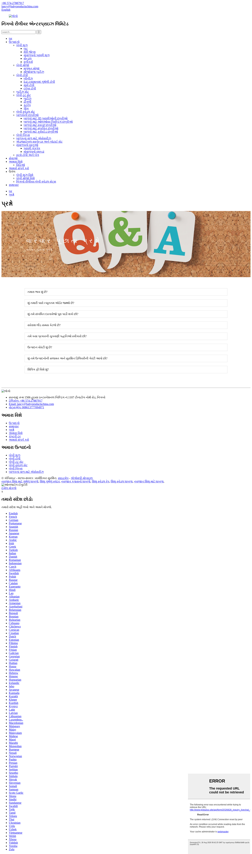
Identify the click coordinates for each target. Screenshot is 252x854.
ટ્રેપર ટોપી (30, 88)
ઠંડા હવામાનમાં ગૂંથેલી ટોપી (39, 81)
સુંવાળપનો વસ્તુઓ (27, 145)
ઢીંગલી (27, 101)
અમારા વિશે (16, 161)
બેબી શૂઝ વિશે (24, 174)
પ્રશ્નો (11, 194)
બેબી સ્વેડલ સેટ (25, 111)
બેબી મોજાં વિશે (25, 178)
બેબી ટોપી (22, 75)
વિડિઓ (20, 164)
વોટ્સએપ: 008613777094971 (26, 407)
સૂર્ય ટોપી (29, 85)
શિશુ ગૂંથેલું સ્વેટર (50, 481)
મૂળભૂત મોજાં (31, 68)
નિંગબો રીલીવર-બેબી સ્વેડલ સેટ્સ (36, 181)
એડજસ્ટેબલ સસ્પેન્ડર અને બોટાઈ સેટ (39, 141)
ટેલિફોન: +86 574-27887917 (25, 400)
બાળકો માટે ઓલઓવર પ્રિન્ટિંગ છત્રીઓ (48, 121)
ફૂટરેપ (27, 105)
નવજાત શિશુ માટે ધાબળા (149, 481)
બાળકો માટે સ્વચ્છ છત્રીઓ (40, 125)
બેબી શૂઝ (22, 45)
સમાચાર (14, 184)
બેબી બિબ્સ (23, 135)
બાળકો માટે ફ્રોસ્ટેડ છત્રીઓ (41, 131)
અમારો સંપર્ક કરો (19, 168)
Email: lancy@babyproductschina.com (31, 404)
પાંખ (26, 108)
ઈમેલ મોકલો (8, 488)
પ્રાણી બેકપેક (32, 148)
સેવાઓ (13, 158)
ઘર (10, 38)
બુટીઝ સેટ (22, 91)
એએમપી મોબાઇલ (82, 478)
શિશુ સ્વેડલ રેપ (100, 481)
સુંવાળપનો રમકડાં (34, 151)
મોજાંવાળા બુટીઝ (34, 71)
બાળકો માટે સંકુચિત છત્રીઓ (41, 128)
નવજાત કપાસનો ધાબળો (75, 481)
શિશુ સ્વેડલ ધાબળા (122, 481)
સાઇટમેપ (63, 478)
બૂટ (26, 48)
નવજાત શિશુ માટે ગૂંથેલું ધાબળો (19, 481)
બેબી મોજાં (22, 65)
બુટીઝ (27, 98)
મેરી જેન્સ (30, 51)
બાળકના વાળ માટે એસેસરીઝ (33, 138)
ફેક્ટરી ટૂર (15, 436)
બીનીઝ (28, 78)
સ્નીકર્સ (28, 61)
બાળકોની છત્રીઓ (27, 115)
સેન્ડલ (28, 58)
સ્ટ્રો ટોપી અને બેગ (27, 154)
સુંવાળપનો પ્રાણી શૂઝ (37, 55)
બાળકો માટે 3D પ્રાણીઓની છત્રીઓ (46, 118)
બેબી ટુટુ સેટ (23, 95)
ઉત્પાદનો (14, 41)
